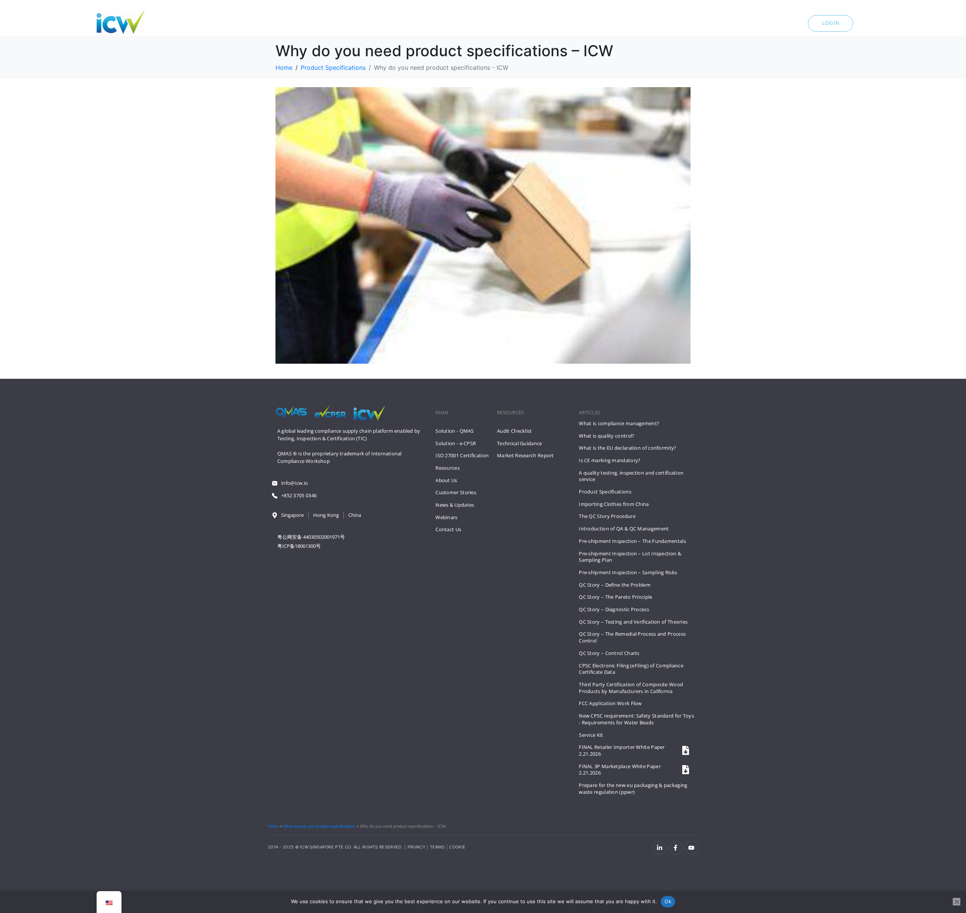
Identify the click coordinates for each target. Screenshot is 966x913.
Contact (538, 23)
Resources (467, 23)
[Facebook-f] (675, 847)
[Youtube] (691, 847)
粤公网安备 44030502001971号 (311, 536)
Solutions (422, 23)
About (503, 23)
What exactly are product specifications (319, 826)
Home (273, 826)
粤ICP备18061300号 (299, 546)
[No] (956, 901)
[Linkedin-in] (659, 847)
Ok (668, 901)
